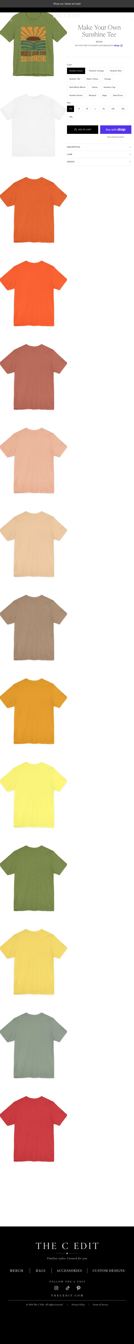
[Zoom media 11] (33, 877)
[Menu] (4, 20)
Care (69, 154)
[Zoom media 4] (33, 292)
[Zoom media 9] (33, 710)
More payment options (115, 137)
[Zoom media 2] (33, 125)
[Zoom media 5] (33, 376)
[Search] (10, 20)
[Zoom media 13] (33, 1044)
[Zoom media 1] (33, 42)
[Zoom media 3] (33, 209)
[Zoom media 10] (33, 794)
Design (70, 161)
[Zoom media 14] (33, 1128)
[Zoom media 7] (33, 543)
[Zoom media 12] (33, 961)
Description (73, 147)
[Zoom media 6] (33, 459)
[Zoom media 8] (33, 627)
